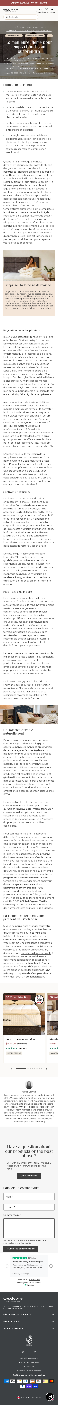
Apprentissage (25, 27)
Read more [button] (48, 68)
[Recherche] (7, 17)
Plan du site (29, 1366)
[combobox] (20, 17)
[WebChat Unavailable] (50, 1397)
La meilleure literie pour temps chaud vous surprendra (29, 30)
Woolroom (32, 1358)
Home (13, 27)
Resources (39, 27)
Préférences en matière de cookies (29, 1375)
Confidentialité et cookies (29, 1371)
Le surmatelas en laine (20, 1039)
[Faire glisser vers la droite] (46, 1069)
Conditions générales (29, 1362)
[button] (29, 1315)
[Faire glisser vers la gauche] (11, 1069)
